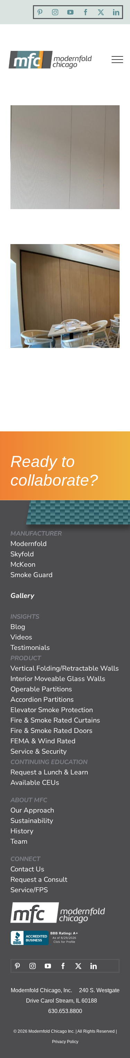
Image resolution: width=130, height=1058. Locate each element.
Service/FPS (29, 890)
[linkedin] (116, 12)
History (21, 831)
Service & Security (38, 751)
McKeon (22, 564)
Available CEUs (34, 782)
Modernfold (28, 543)
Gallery (22, 595)
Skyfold (22, 554)
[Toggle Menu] (117, 59)
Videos (21, 637)
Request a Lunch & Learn (49, 772)
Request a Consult (38, 879)
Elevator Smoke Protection (51, 710)
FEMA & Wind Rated (43, 741)
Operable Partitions (41, 689)
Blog (17, 626)
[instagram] (55, 12)
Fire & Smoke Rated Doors (51, 730)
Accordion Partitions (42, 699)
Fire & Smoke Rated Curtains (55, 720)
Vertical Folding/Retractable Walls (64, 668)
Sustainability (31, 820)
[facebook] (86, 12)
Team (18, 841)
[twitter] (101, 12)
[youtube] (70, 12)
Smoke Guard (31, 575)
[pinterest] (40, 12)
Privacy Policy (65, 1041)
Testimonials (30, 647)
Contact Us (27, 869)
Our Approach (32, 810)
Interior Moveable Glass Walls (57, 678)
